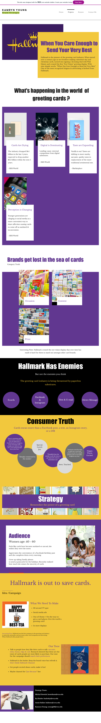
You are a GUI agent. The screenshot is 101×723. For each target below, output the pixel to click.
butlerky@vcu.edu (51, 698)
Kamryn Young (14, 9)
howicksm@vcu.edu (55, 694)
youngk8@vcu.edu (55, 707)
